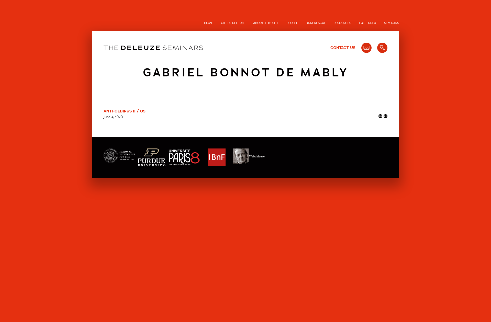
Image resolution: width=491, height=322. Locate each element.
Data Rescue (316, 23)
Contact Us (342, 47)
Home (208, 23)
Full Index (367, 23)
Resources (342, 23)
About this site (266, 23)
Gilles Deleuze (233, 23)
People (292, 23)
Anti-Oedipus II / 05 (125, 111)
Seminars (391, 23)
